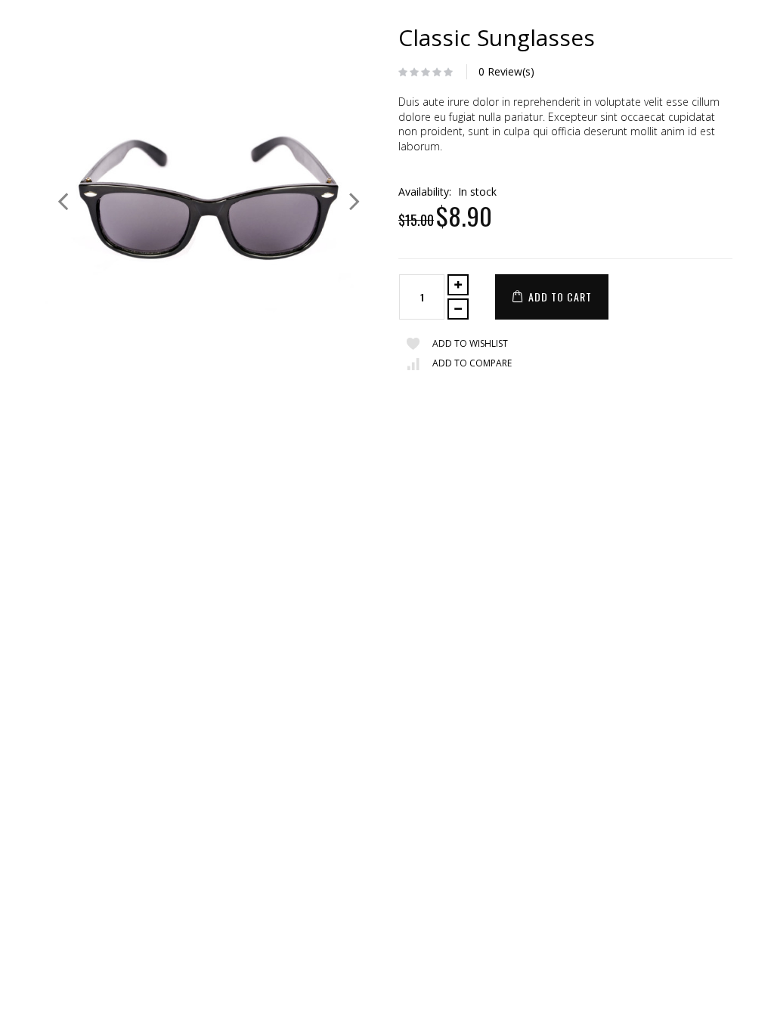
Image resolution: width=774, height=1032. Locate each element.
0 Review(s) (506, 71)
